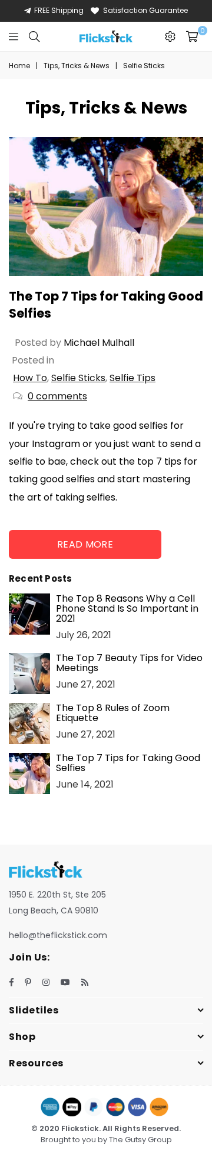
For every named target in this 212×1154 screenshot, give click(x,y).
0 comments (57, 396)
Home (19, 66)
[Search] (34, 36)
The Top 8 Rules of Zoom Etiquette (113, 713)
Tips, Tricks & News (77, 66)
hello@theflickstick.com (58, 935)
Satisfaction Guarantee (145, 10)
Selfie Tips (132, 378)
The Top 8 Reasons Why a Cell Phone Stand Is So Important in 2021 (127, 608)
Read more (85, 544)
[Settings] (170, 36)
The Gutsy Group (140, 1140)
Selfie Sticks (78, 378)
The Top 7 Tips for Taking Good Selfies (128, 763)
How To (30, 378)
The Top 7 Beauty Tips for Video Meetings (129, 663)
